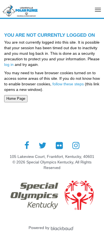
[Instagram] (76, 145)
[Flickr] (59, 145)
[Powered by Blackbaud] (62, 227)
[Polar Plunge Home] (20, 11)
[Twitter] (42, 145)
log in (9, 64)
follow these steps (68, 84)
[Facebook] (26, 145)
